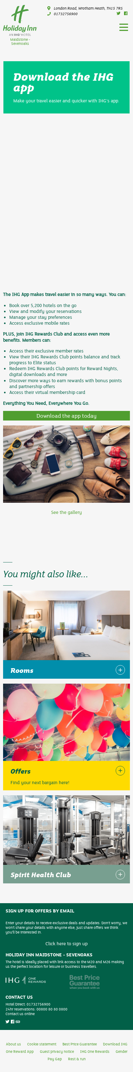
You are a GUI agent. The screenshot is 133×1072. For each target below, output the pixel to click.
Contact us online (20, 1013)
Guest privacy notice (57, 1051)
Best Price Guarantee (79, 1043)
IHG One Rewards (94, 1051)
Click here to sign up (66, 943)
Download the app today (66, 415)
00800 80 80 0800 (51, 1008)
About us (13, 1043)
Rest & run (77, 1058)
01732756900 (66, 13)
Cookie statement (41, 1043)
